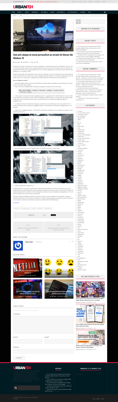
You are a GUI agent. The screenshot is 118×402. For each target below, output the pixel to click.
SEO (78, 227)
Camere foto (80, 136)
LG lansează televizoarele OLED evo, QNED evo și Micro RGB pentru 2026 (44, 1)
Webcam (79, 266)
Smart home (80, 232)
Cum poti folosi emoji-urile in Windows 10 (59, 273)
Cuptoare (79, 158)
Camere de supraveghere (84, 135)
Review (52, 12)
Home (13, 12)
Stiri (78, 239)
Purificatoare (80, 219)
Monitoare (80, 204)
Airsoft (79, 123)
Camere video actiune (83, 141)
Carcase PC (80, 143)
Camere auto (80, 133)
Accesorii (79, 111)
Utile (32, 62)
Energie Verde (81, 170)
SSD (78, 238)
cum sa (16, 208)
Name (15, 337)
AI (78, 121)
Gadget (27, 12)
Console (79, 151)
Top (78, 256)
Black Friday (80, 126)
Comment (16, 314)
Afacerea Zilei (81, 118)
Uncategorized (81, 258)
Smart (79, 231)
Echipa (98, 399)
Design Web (80, 160)
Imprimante (80, 184)
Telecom (79, 248)
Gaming (79, 177)
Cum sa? (79, 157)
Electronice (60, 12)
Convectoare (80, 155)
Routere (79, 226)
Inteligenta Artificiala (82, 189)
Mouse (79, 205)
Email (47, 337)
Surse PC (79, 241)
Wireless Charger (81, 270)
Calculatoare (80, 131)
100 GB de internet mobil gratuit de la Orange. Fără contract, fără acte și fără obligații (89, 346)
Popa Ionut (17, 62)
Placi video (80, 214)
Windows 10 (48, 208)
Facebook (80, 173)
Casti (78, 146)
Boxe (78, 128)
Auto (89, 12)
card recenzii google (82, 95)
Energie (79, 168)
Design (80, 1)
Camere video (81, 140)
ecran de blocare (25, 208)
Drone (79, 163)
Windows (79, 268)
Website (16, 347)
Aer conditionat (81, 116)
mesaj (33, 208)
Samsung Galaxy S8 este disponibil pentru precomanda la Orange (58, 229)
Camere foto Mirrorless (83, 138)
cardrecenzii (80, 98)
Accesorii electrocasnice (83, 113)
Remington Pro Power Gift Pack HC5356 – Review (28, 229)
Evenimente (90, 1)
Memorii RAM (81, 199)
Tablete (79, 243)
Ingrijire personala (82, 185)
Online (79, 209)
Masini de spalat (81, 195)
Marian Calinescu (81, 302)
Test (78, 254)
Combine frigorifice (82, 148)
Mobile (19, 12)
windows (40, 208)
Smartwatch (80, 234)
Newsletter (74, 1)
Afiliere (79, 119)
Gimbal (79, 178)
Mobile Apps (80, 202)
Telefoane (80, 249)
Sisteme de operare (82, 229)
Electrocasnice (72, 12)
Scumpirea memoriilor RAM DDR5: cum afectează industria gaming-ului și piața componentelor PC (89, 91)
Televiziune (80, 251)
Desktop (79, 162)
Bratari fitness (81, 129)
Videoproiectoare (81, 265)
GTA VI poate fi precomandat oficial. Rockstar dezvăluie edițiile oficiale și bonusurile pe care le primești (88, 48)
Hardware (34, 12)
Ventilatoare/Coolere (82, 261)
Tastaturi (79, 244)
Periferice (79, 211)
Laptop (79, 194)
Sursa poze (16, 202)
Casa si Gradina (81, 145)
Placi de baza (80, 212)
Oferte (84, 1)
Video (78, 263)
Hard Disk (80, 180)
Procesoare (80, 217)
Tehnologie (80, 246)
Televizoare (80, 253)
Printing (79, 216)
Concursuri (97, 1)
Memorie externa (81, 197)
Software (44, 12)
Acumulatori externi (82, 114)
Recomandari (80, 222)
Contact (104, 1)
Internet (83, 12)
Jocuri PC (79, 192)
